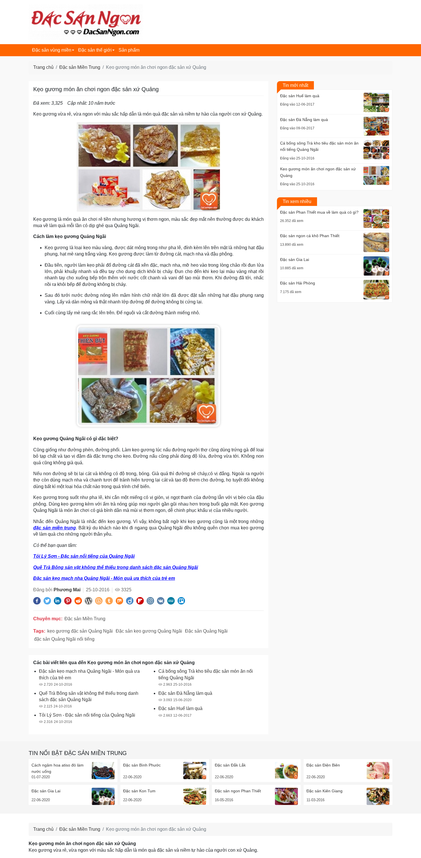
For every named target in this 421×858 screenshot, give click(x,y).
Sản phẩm (129, 50)
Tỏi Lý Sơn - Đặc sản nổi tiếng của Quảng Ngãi (84, 556)
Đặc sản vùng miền (51, 50)
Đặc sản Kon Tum (139, 791)
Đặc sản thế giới (95, 50)
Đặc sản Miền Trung (79, 67)
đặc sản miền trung (54, 527)
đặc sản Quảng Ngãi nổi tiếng (64, 639)
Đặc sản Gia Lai (46, 791)
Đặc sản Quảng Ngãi (206, 631)
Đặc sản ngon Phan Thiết (238, 791)
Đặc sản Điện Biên (323, 765)
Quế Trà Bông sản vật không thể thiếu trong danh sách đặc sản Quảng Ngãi (115, 567)
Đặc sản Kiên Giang (324, 791)
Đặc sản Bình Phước (142, 765)
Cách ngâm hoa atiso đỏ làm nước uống (58, 768)
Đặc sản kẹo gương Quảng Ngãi (149, 631)
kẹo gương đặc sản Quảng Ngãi (80, 631)
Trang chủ (43, 67)
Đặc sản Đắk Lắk (230, 765)
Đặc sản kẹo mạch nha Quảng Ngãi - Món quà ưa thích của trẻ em (104, 578)
